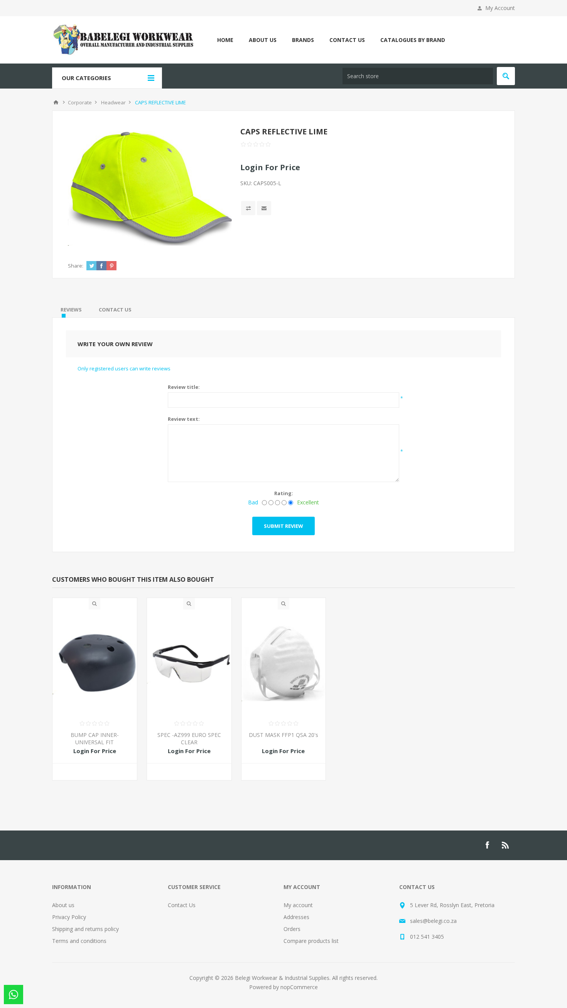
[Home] (56, 102)
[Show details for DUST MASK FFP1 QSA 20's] (283, 662)
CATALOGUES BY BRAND (412, 40)
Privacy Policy (69, 917)
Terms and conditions (79, 940)
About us (63, 905)
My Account (500, 8)
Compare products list (311, 940)
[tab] (71, 309)
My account (298, 905)
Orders (292, 929)
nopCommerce (299, 987)
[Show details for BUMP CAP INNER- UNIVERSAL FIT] (94, 662)
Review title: (184, 386)
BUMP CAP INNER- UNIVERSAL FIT (95, 738)
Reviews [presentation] (71, 309)
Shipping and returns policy (85, 929)
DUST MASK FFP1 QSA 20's (283, 734)
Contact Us (182, 905)
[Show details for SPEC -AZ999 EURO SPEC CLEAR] (189, 662)
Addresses (296, 917)
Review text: (184, 418)
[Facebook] (487, 845)
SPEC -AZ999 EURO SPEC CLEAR (189, 738)
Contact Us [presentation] (115, 309)
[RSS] (506, 845)
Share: (75, 265)
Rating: (283, 493)
